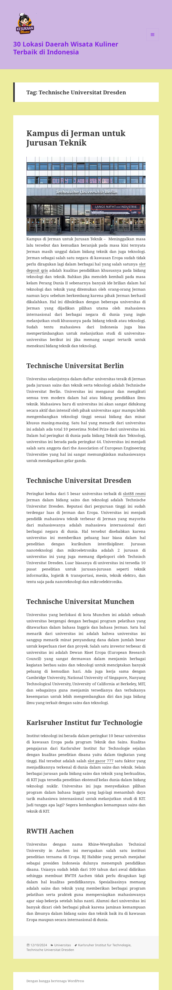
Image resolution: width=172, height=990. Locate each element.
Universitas (62, 945)
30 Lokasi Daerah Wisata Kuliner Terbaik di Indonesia (65, 48)
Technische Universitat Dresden (50, 950)
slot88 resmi (134, 493)
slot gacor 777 (101, 760)
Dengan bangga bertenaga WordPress (55, 981)
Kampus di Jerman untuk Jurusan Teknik (75, 138)
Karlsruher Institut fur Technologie (104, 945)
